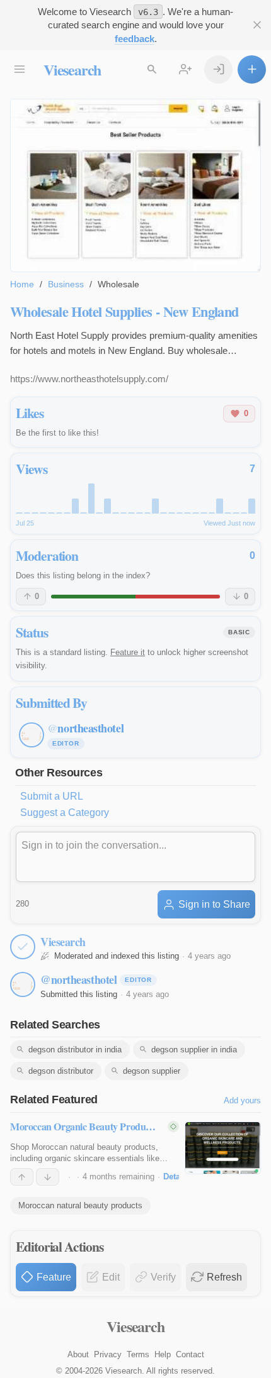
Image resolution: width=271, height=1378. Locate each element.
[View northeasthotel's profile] (22, 984)
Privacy (108, 1354)
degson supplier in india (194, 1049)
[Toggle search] (151, 69)
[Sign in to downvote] (47, 1177)
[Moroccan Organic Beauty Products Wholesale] (223, 1148)
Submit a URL (51, 796)
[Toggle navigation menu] (19, 69)
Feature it (127, 652)
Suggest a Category (64, 812)
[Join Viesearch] (185, 69)
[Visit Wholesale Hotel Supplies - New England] (135, 185)
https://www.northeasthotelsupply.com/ (89, 378)
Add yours (242, 1100)
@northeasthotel (78, 979)
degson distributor (60, 1071)
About (78, 1354)
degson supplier (151, 1071)
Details (176, 1176)
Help (162, 1354)
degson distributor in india (75, 1049)
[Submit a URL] (252, 69)
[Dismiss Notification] (257, 25)
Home (22, 284)
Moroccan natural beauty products (80, 1205)
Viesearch (72, 69)
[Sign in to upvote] (21, 1177)
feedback (134, 38)
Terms (138, 1354)
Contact (190, 1354)
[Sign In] (218, 69)
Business (66, 284)
